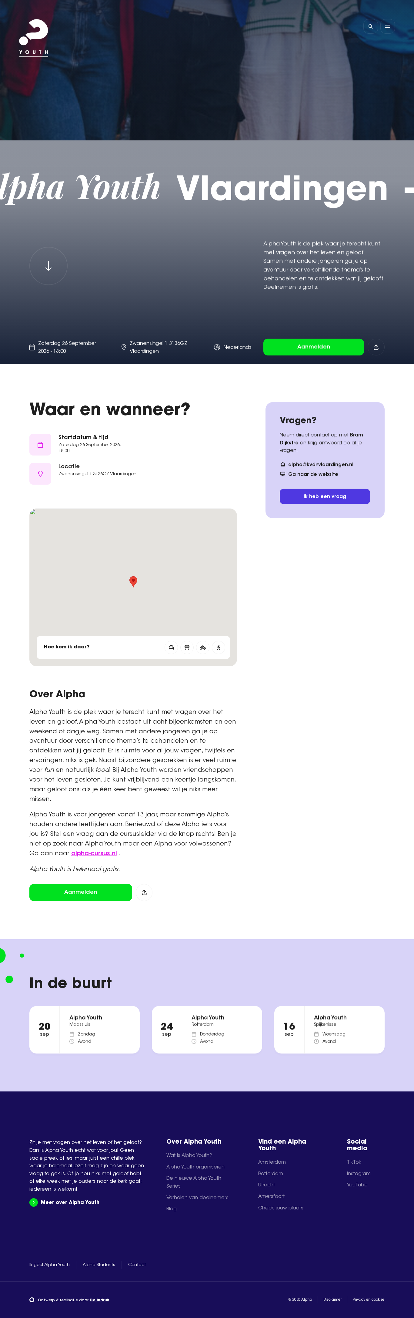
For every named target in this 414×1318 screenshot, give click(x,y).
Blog (171, 1209)
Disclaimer (332, 1300)
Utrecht (266, 1185)
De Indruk (99, 1300)
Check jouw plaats (280, 1208)
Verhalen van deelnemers (197, 1197)
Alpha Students (99, 1265)
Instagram (359, 1174)
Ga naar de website (314, 474)
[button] (133, 581)
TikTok (354, 1162)
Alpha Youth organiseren (195, 1167)
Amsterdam (272, 1162)
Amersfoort (271, 1196)
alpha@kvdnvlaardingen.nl (321, 464)
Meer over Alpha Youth (70, 1202)
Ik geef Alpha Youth (49, 1265)
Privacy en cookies (369, 1300)
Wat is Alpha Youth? (189, 1155)
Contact (137, 1265)
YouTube (357, 1185)
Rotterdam (270, 1174)
